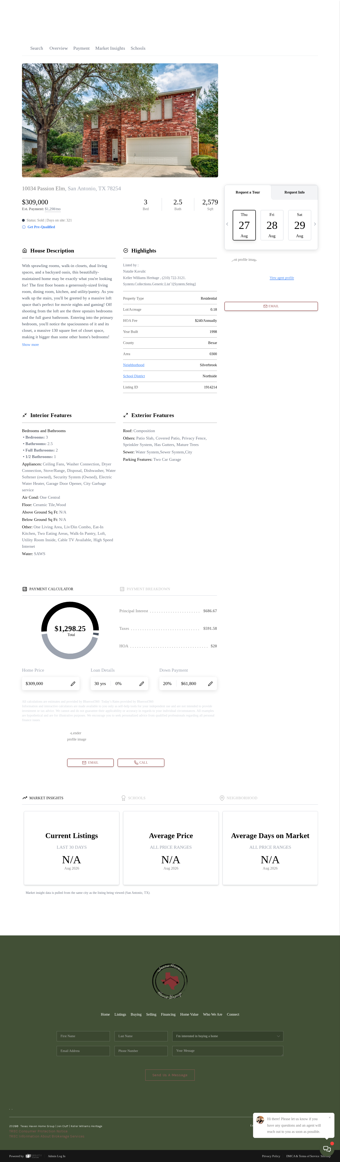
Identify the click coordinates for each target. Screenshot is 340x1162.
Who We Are (212, 1014)
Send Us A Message (170, 1075)
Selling (151, 1014)
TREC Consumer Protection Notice (38, 1131)
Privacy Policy (271, 1156)
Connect (233, 1014)
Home (105, 1014)
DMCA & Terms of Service (302, 1156)
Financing (168, 1014)
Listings (120, 1014)
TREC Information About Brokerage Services (46, 1136)
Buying (136, 1014)
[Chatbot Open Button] (327, 1149)
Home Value (189, 1014)
